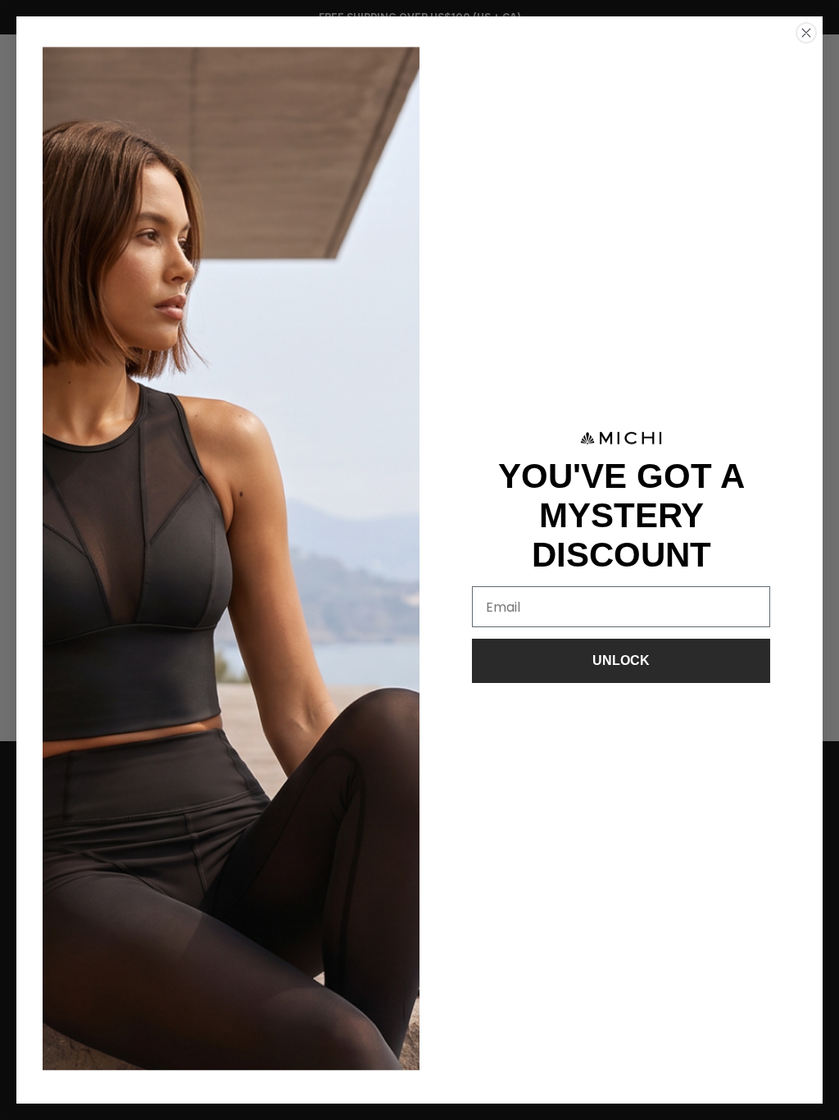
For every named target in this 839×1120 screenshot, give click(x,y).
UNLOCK (621, 660)
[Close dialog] (806, 33)
